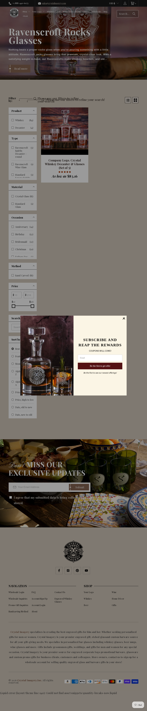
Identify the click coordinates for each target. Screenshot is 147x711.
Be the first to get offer (100, 366)
